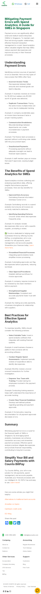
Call (28, 4)
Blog (24, 564)
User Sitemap (32, 586)
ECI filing (8, 514)
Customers (26, 561)
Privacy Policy (21, 586)
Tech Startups (27, 548)
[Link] (4, 3)
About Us (5, 544)
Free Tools (26, 567)
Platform (5, 551)
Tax (3, 571)
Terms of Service (8, 586)
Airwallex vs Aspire (12, 504)
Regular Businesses (29, 544)
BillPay (4, 574)
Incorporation (6, 561)
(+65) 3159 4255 (10, 535)
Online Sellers (27, 551)
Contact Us (5, 548)
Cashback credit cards (13, 509)
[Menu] (37, 3)
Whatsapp (18, 4)
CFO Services (6, 567)
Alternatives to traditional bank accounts (20, 499)
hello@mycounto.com (31, 535)
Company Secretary (8, 564)
